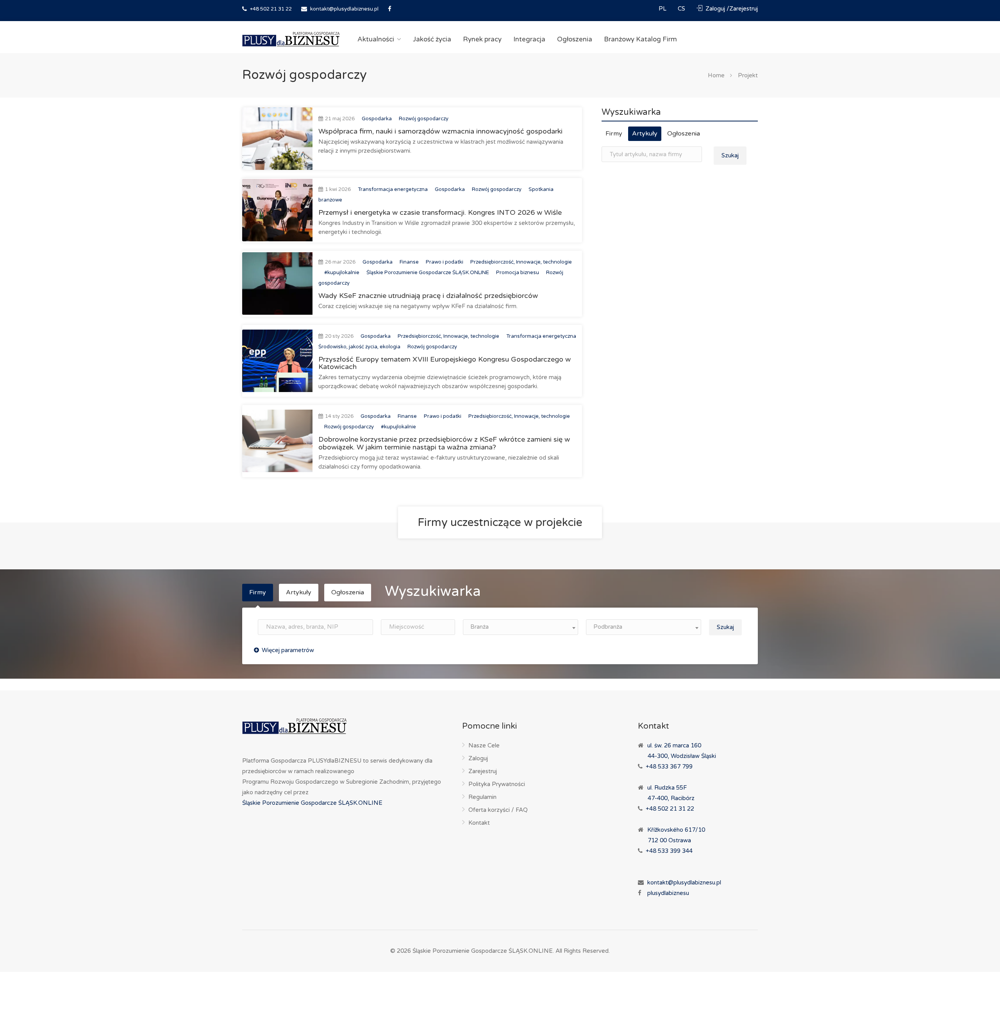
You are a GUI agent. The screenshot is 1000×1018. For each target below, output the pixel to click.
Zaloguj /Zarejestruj (731, 8)
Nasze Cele (484, 745)
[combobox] (520, 627)
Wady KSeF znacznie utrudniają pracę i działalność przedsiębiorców (428, 295)
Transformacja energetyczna (393, 189)
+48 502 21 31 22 (270, 9)
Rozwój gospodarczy (423, 119)
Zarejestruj (482, 771)
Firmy (613, 133)
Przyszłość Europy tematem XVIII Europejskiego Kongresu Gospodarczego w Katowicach (444, 363)
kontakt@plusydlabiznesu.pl (344, 9)
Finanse (409, 262)
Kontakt (479, 822)
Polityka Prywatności (496, 784)
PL (663, 8)
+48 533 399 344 (669, 850)
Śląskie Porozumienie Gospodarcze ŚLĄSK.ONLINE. (483, 950)
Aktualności (375, 39)
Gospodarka (377, 119)
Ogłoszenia (574, 39)
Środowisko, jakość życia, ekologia (359, 347)
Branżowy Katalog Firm (640, 39)
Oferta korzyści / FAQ (498, 809)
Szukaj (730, 155)
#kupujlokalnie (341, 272)
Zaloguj (478, 758)
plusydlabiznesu (668, 893)
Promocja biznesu (517, 272)
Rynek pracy (482, 39)
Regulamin (482, 796)
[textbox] (520, 627)
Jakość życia (432, 39)
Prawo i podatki (444, 262)
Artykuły (644, 133)
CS (682, 8)
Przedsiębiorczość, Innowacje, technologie (521, 262)
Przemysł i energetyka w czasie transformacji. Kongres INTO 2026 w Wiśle (440, 212)
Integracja (529, 39)
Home (716, 75)
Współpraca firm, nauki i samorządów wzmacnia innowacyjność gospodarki (440, 131)
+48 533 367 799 (669, 766)
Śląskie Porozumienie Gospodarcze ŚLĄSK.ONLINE (427, 272)
